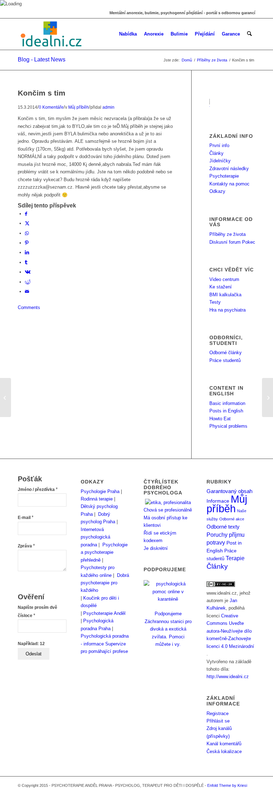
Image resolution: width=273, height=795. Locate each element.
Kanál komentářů (224, 743)
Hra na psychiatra (227, 310)
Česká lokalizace (224, 751)
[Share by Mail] (27, 291)
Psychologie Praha (100, 491)
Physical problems (228, 426)
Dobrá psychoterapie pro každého (105, 583)
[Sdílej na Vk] (28, 272)
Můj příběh (78, 107)
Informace (218, 501)
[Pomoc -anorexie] (5, 397)
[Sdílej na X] (27, 223)
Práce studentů (225, 360)
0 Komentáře (51, 107)
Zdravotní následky (229, 168)
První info (219, 145)
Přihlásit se (218, 721)
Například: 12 (31, 643)
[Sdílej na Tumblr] (26, 262)
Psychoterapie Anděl (104, 613)
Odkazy (217, 191)
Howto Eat (220, 418)
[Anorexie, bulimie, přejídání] (52, 34)
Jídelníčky (220, 160)
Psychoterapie (224, 176)
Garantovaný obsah (229, 491)
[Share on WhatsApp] (27, 233)
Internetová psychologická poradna (95, 537)
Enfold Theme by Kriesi (227, 785)
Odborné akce (231, 519)
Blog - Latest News (41, 59)
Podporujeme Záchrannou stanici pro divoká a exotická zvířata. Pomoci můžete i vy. (168, 629)
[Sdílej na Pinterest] (26, 242)
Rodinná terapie (97, 499)
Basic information (227, 403)
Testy (215, 302)
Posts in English (226, 410)
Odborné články (225, 352)
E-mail (25, 517)
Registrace (218, 713)
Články (216, 153)
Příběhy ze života (227, 234)
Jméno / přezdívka (38, 489)
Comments (29, 307)
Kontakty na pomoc (229, 183)
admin (108, 107)
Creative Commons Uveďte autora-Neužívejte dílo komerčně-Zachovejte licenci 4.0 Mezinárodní (230, 631)
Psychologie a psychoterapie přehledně (104, 552)
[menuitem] (128, 34)
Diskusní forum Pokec (232, 242)
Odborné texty (223, 527)
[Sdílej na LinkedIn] (27, 252)
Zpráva (26, 545)
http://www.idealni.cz (228, 676)
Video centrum (224, 279)
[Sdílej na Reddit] (28, 282)
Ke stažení (220, 287)
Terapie (235, 558)
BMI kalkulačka (225, 294)
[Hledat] (249, 34)
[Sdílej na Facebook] (26, 213)
